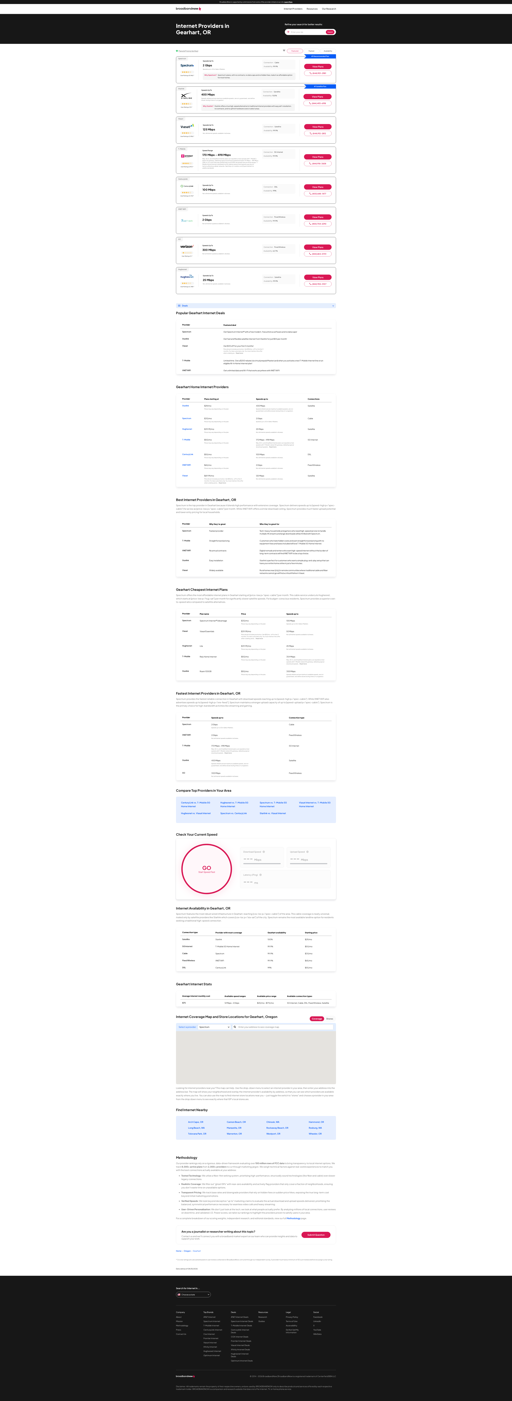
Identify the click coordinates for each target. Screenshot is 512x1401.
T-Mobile (186, 439)
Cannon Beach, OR (236, 1122)
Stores (329, 1018)
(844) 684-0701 (319, 254)
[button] (293, 9)
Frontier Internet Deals (241, 1341)
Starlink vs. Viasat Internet (273, 813)
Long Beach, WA (196, 1127)
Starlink (185, 405)
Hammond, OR (316, 1122)
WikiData (317, 1334)
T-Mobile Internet (211, 1325)
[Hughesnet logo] (187, 277)
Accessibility (291, 1325)
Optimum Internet (211, 1355)
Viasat (185, 475)
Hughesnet (187, 429)
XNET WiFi (186, 465)
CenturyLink (187, 454)
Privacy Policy (292, 1317)
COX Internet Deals (239, 1336)
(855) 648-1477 (319, 193)
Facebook (318, 1317)
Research (262, 1317)
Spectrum (186, 418)
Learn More (288, 2)
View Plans (317, 66)
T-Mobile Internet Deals (241, 1325)
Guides (261, 1321)
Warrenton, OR (234, 1133)
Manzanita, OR (234, 1127)
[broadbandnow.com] (188, 9)
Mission (179, 1321)
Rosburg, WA (315, 1127)
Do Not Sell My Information (292, 1331)
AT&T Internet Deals (239, 1317)
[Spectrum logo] (187, 66)
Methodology (293, 1218)
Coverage (317, 1018)
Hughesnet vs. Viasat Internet (196, 813)
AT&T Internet (209, 1317)
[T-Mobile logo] (187, 156)
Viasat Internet (210, 1342)
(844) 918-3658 (319, 163)
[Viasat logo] (187, 126)
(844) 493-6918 (319, 103)
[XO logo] (187, 246)
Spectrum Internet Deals (242, 1321)
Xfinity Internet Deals (240, 1349)
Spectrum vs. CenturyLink (233, 813)
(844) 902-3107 (319, 284)
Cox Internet (209, 1334)
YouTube (317, 1330)
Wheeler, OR (315, 1133)
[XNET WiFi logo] (187, 221)
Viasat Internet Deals (240, 1345)
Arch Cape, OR (195, 1122)
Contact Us (181, 1334)
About (179, 1317)
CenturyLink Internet (212, 1330)
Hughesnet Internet (212, 1351)
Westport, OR (273, 1133)
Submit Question (316, 1234)
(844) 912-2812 (319, 133)
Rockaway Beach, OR (277, 1127)
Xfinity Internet (210, 1347)
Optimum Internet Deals (242, 1360)
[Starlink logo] (186, 96)
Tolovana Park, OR (197, 1133)
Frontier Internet (210, 1338)
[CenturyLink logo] (187, 186)
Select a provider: (188, 1027)
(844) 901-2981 (319, 73)
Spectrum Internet (211, 1321)
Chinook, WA (272, 1122)
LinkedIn (317, 1321)
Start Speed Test (206, 868)
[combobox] (285, 1027)
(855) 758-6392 (319, 224)
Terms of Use (291, 1321)
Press (178, 1330)
